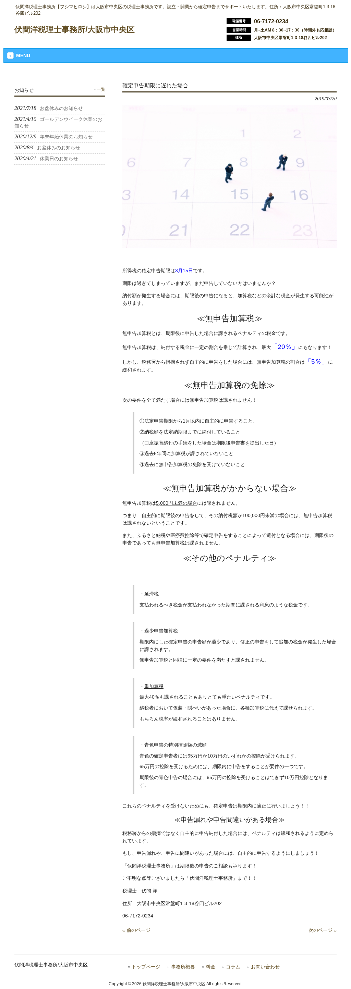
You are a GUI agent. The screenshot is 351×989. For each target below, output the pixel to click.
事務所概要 (183, 966)
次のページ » (322, 930)
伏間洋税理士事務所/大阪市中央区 (74, 29)
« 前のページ (136, 930)
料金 (210, 966)
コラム (233, 966)
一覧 (101, 89)
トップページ (146, 966)
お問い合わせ (265, 966)
